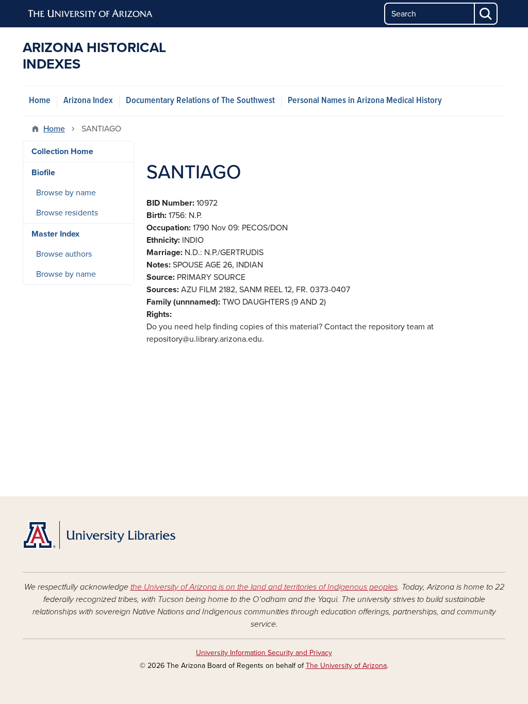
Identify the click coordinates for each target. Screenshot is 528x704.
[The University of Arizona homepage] (90, 14)
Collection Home (62, 151)
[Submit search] (486, 14)
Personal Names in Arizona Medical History (365, 101)
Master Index (55, 234)
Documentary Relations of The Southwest (200, 101)
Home (40, 101)
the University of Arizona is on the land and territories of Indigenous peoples (264, 587)
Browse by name (66, 193)
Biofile (43, 172)
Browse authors (64, 254)
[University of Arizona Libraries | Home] (99, 535)
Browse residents (67, 213)
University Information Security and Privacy (264, 652)
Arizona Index (88, 101)
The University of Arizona (346, 665)
